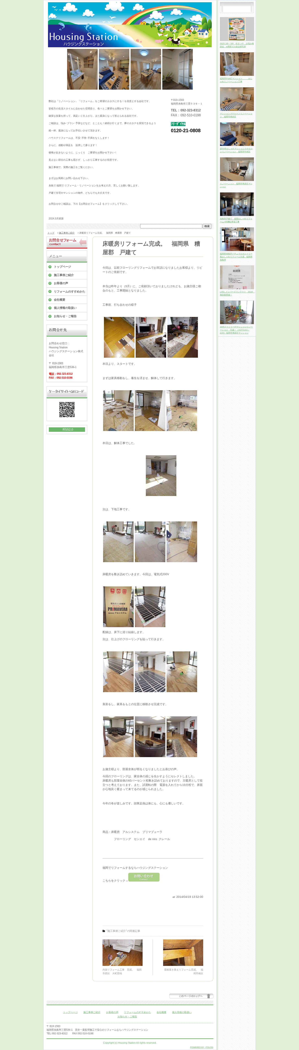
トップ (51, 233)
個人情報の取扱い (65, 307)
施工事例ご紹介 (67, 233)
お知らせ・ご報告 (65, 316)
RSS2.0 (68, 429)
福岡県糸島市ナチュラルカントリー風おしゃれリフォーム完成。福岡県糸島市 (236, 257)
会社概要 (59, 299)
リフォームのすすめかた (69, 291)
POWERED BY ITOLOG (201, 1047)
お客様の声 (61, 283)
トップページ (62, 266)
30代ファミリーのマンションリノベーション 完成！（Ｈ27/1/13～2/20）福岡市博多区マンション (236, 330)
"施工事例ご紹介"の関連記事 (123, 930)
